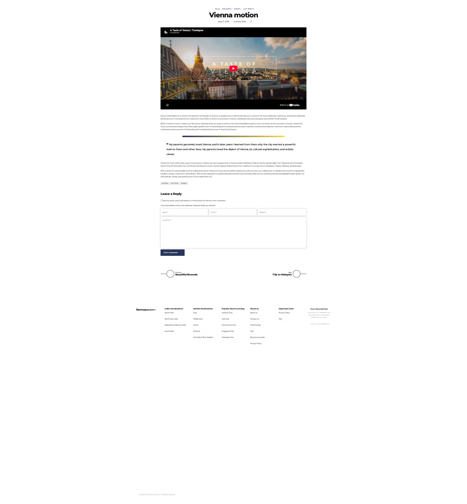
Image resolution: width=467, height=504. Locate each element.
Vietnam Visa (227, 312)
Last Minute (248, 9)
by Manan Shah (240, 21)
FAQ (251, 331)
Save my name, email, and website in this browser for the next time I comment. (194, 200)
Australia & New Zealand (203, 337)
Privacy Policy (256, 343)
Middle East (198, 319)
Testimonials (255, 325)
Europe (237, 9)
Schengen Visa (228, 337)
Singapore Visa (228, 331)
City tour (174, 183)
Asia (195, 312)
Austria (165, 183)
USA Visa (225, 319)
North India (169, 312)
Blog (217, 9)
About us (253, 312)
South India (169, 331)
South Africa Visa (229, 325)
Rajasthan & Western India (175, 325)
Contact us (254, 319)
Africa (195, 325)
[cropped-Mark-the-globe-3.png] (146, 399)
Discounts (226, 9)
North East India (171, 319)
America (196, 331)
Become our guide (257, 337)
